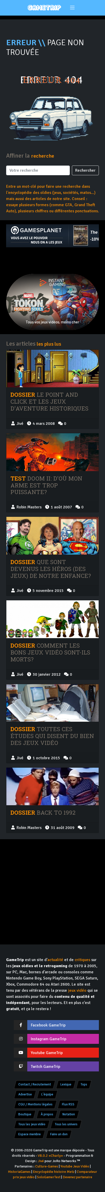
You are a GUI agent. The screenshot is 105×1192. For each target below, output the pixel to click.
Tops (84, 1084)
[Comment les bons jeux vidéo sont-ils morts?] (52, 619)
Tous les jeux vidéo (31, 1124)
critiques (82, 959)
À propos (47, 1114)
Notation (68, 1114)
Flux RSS (68, 1104)
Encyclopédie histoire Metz (53, 1172)
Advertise (25, 1094)
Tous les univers (66, 1124)
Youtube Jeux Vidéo (74, 1166)
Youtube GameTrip (47, 1052)
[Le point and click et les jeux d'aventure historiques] (52, 369)
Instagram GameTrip (48, 1039)
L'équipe (47, 1094)
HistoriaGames (19, 1172)
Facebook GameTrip (48, 1025)
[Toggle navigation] (72, 7)
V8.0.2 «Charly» (50, 1155)
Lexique (65, 1084)
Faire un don (59, 1134)
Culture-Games (46, 1166)
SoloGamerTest (48, 1177)
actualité (55, 959)
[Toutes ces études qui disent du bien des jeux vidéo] (52, 703)
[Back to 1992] (52, 786)
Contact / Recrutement (34, 1084)
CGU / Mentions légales (35, 1104)
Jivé (41, 1161)
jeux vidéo (77, 990)
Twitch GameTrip (45, 1066)
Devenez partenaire (77, 1177)
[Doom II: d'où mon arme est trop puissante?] (52, 452)
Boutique (24, 1114)
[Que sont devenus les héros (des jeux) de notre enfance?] (52, 536)
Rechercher (85, 170)
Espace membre (29, 1134)
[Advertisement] (52, 260)
